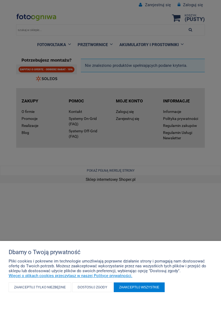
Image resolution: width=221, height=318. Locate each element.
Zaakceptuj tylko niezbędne (40, 287)
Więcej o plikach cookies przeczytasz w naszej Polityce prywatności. (70, 275)
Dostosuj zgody (92, 287)
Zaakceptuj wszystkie (139, 287)
